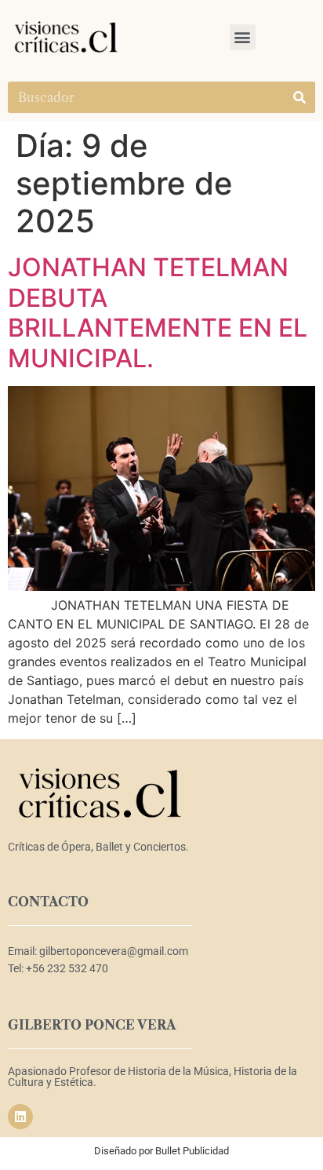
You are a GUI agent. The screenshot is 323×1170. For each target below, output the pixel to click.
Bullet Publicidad (192, 1151)
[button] (243, 37)
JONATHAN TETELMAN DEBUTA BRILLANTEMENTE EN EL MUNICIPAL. (157, 312)
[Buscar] (299, 97)
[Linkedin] (20, 1116)
